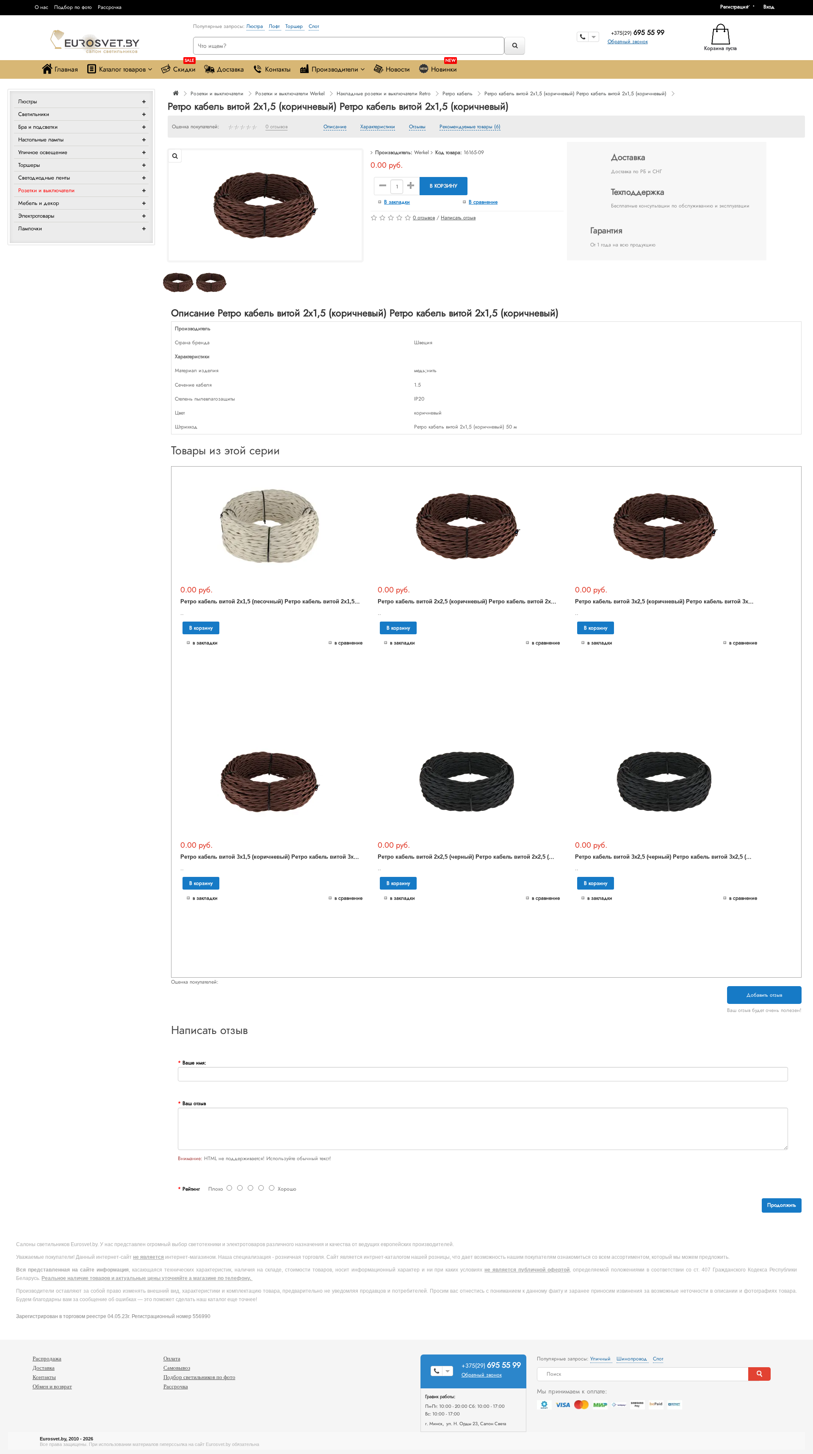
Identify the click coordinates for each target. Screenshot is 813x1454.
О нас (41, 7)
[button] (771, 6)
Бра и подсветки (38, 127)
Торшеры (29, 165)
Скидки (184, 67)
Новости (398, 69)
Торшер (294, 26)
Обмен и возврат (52, 1386)
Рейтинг (191, 1189)
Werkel (421, 152)
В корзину (443, 186)
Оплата (171, 1358)
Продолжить (781, 1205)
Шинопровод (633, 1359)
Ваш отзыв (194, 1103)
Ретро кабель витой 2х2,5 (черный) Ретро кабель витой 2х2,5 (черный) (475, 857)
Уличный (601, 1359)
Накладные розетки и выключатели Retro (384, 93)
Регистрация (734, 7)
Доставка (230, 69)
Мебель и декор (38, 203)
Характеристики (377, 127)
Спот (314, 26)
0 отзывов (276, 127)
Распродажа (47, 1358)
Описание (335, 127)
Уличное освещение (42, 152)
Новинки (444, 67)
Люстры (27, 101)
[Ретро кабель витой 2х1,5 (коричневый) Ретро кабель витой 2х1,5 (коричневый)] (265, 205)
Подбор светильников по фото (199, 1377)
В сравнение (483, 202)
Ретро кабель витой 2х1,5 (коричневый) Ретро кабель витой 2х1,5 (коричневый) (575, 93)
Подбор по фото (73, 7)
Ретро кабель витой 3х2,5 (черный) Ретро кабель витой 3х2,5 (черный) (672, 857)
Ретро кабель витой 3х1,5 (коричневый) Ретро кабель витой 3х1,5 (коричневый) (290, 857)
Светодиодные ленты (44, 178)
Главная (66, 69)
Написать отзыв (458, 217)
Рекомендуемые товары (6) (470, 127)
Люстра (255, 26)
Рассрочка (110, 7)
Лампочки (30, 228)
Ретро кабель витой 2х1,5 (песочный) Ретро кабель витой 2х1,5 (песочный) (283, 601)
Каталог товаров (122, 69)
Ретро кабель (457, 93)
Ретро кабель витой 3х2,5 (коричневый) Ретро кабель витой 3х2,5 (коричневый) (685, 601)
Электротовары (36, 216)
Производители (335, 69)
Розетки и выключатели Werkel (290, 93)
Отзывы (417, 127)
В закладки (397, 202)
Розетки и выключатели (46, 190)
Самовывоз (176, 1368)
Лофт (275, 26)
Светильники (33, 114)
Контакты (277, 69)
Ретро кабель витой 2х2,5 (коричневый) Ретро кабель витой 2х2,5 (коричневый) (488, 601)
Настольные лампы (41, 139)
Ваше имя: (194, 1063)
